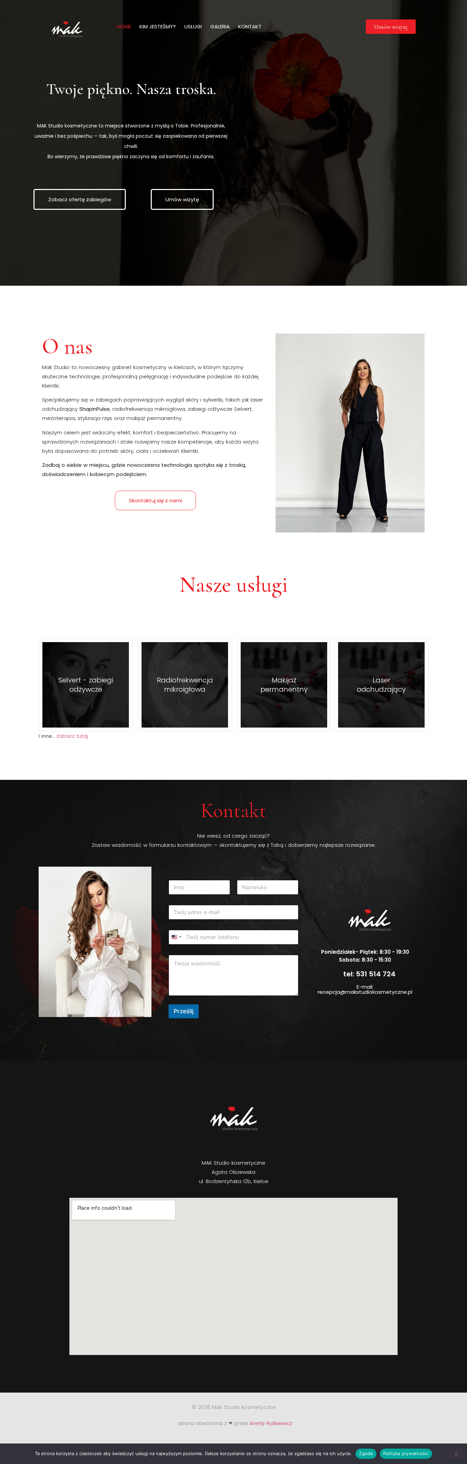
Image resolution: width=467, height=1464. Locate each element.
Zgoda (366, 1453)
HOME (124, 26)
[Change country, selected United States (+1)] (176, 937)
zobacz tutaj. (72, 736)
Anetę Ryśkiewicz (271, 1423)
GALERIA (220, 26)
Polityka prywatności (406, 1453)
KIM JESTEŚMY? (157, 26)
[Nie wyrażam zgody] (456, 1453)
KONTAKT (250, 26)
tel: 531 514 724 (369, 974)
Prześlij (184, 1011)
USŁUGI (193, 26)
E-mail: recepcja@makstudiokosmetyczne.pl (365, 989)
